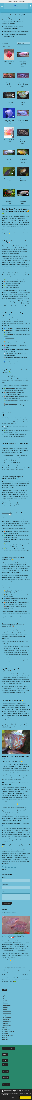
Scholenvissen (6, 1029)
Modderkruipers (7, 1025)
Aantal (4, 46)
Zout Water (6, 1039)
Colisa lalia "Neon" (23, 120)
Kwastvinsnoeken (7, 1013)
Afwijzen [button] (13, 1097)
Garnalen (5, 1007)
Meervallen (5, 1023)
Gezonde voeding (7, 513)
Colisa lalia (23, 102)
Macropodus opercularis (9, 200)
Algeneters (5, 995)
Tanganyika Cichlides (8, 1035)
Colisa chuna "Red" (9, 61)
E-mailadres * (5, 884)
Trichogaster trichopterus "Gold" (9, 83)
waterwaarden (12, 443)
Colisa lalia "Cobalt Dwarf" (9, 121)
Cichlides (5, 1001)
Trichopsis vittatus (9, 179)
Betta (4, 997)
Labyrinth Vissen (23, 15)
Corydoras (5, 1003)
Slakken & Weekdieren (8, 1031)
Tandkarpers (6, 1033)
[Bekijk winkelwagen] (30, 6)
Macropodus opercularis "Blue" (9, 160)
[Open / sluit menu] (2, 6)
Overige (5, 1037)
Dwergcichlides (6, 1005)
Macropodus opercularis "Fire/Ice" (23, 180)
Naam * (4, 877)
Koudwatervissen (7, 1011)
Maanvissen (6, 1019)
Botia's (4, 999)
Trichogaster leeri (9, 102)
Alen (4, 993)
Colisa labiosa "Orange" (23, 160)
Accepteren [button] (25, 1097)
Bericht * (4, 891)
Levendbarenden (7, 1017)
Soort (9, 46)
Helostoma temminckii (23, 200)
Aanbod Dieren (9, 15)
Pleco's (4, 1027)
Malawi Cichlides (7, 1021)
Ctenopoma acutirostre (23, 140)
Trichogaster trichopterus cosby (23, 83)
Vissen (16, 15)
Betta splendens (9, 328)
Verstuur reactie (7, 903)
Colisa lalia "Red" (9, 140)
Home (3, 15)
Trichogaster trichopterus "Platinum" (23, 63)
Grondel (5, 1009)
